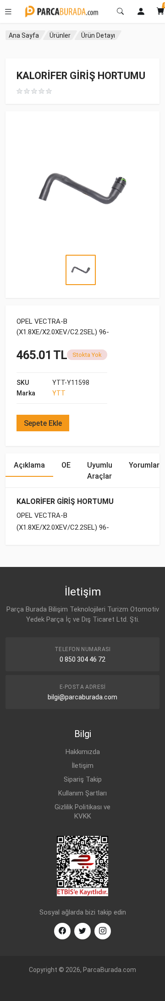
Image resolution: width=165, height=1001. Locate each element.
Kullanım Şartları (82, 793)
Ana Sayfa (24, 35)
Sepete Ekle (43, 423)
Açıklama (29, 465)
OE (66, 465)
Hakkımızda (83, 752)
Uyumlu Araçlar (99, 470)
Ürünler (60, 35)
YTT (59, 393)
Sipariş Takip (83, 779)
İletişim (83, 765)
